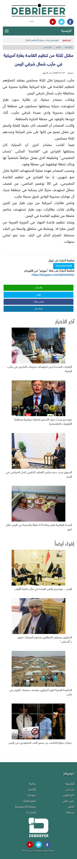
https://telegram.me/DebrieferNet (53, 275)
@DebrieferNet (64, 266)
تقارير (71, 807)
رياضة (32, 784)
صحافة (70, 812)
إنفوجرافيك (29, 801)
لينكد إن (38, 308)
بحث (31, 21)
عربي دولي (68, 801)
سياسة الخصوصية (25, 807)
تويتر (38, 294)
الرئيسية (66, 31)
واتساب (38, 287)
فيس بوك (38, 301)
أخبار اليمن (47, 47)
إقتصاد (32, 789)
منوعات (31, 795)
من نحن (70, 789)
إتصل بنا (31, 812)
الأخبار (58, 47)
